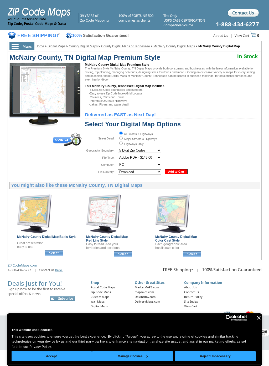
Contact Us (243, 13)
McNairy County (46, 237)
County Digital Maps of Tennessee (125, 46)
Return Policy (193, 297)
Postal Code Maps (103, 287)
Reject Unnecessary (215, 356)
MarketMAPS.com (147, 287)
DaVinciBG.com (145, 297)
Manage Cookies (130, 356)
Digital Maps (56, 46)
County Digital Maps (83, 46)
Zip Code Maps (101, 292)
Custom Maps (100, 297)
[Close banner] (259, 318)
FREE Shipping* (178, 270)
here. (59, 270)
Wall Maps (98, 301)
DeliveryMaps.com (147, 301)
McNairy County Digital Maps (174, 46)
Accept (51, 356)
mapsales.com (144, 292)
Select (54, 253)
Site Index (191, 301)
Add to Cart (176, 171)
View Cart (242, 35)
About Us (220, 35)
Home (39, 46)
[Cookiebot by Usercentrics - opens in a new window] (224, 318)
